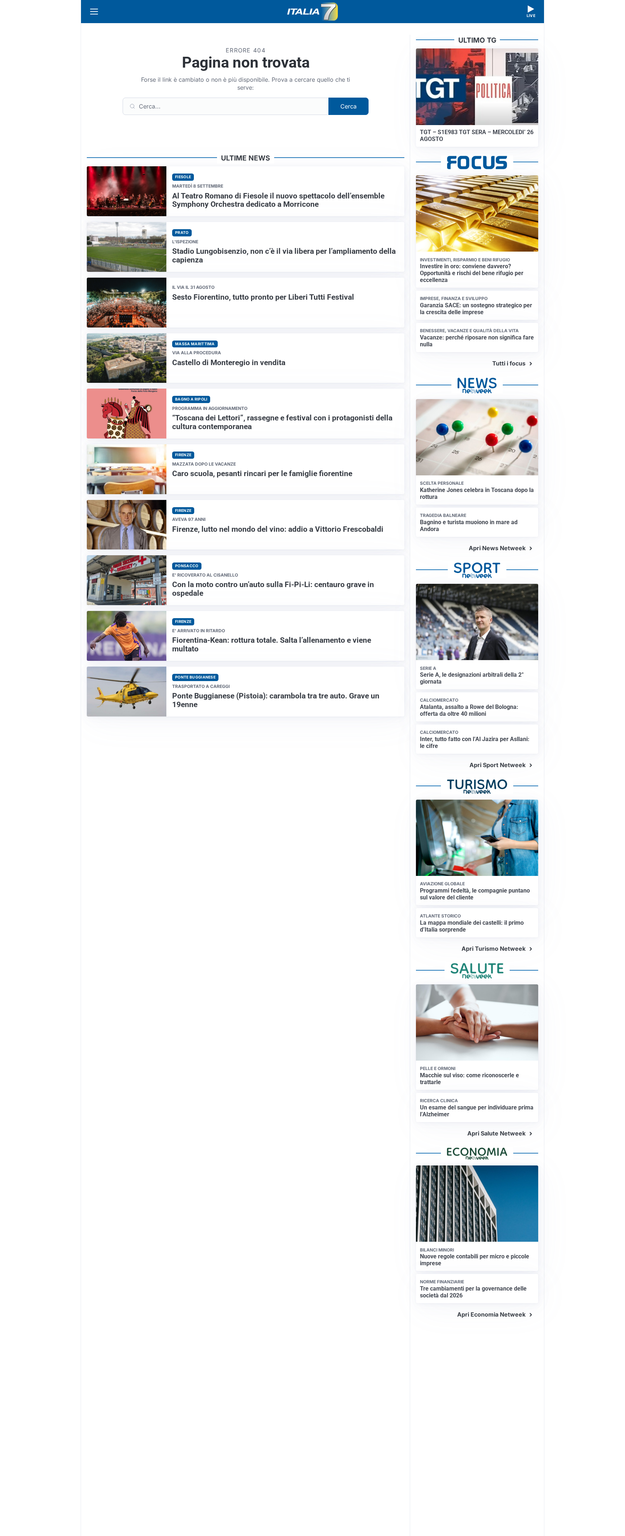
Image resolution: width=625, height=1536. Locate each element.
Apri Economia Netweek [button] (491, 1314)
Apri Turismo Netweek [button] (494, 948)
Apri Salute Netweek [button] (496, 1133)
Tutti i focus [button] (509, 363)
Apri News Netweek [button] (497, 548)
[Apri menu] (94, 11)
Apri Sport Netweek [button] (497, 765)
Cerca (348, 106)
